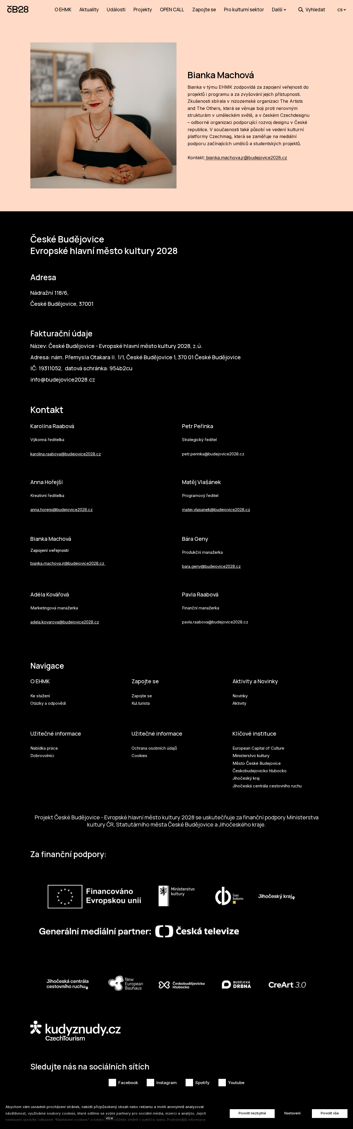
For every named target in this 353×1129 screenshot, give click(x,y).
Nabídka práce (44, 748)
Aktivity (239, 703)
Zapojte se (145, 681)
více (109, 1118)
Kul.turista (141, 703)
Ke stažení (40, 695)
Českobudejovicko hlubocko (259, 770)
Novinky (240, 695)
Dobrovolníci (42, 755)
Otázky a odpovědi (48, 703)
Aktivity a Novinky (255, 681)
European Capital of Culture (258, 748)
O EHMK (40, 681)
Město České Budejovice (256, 763)
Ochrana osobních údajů (154, 748)
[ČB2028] (18, 10)
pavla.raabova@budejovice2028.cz (215, 622)
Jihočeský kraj (246, 778)
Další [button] (277, 9)
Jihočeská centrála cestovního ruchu (267, 785)
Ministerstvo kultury (250, 755)
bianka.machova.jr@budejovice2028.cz (246, 157)
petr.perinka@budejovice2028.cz (213, 454)
